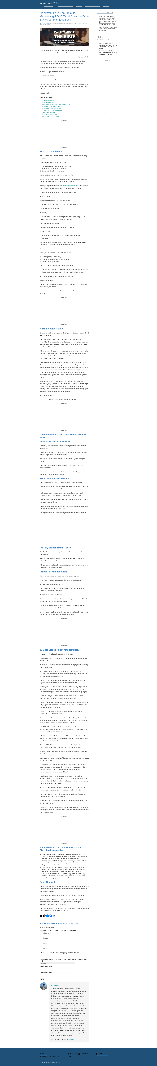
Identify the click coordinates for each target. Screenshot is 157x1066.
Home (41, 23)
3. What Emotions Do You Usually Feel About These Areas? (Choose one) (63, 960)
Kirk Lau (55, 985)
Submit (42, 979)
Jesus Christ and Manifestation (52, 108)
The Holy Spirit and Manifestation (53, 110)
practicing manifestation (70, 185)
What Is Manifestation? (48, 100)
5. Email (46, 972)
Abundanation (45, 3)
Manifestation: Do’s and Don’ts (50, 116)
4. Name (46, 966)
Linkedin (72, 1039)
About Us (106, 6)
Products (79, 6)
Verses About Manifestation (49, 114)
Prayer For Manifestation (49, 112)
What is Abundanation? (92, 6)
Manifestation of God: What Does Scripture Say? (56, 104)
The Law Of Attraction (65, 6)
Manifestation (48, 6)
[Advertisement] (64, 133)
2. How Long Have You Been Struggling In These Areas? (59, 953)
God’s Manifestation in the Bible (53, 106)
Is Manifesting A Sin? (48, 102)
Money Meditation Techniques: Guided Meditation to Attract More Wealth (108, 28)
